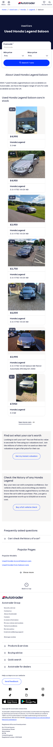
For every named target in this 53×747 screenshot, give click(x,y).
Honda (23, 10)
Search (49, 4)
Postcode (7, 44)
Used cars (13, 10)
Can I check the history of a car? (24, 539)
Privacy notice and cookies (13, 623)
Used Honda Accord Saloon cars (16, 561)
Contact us (8, 611)
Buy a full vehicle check (26, 507)
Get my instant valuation (26, 456)
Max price (32, 53)
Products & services (18, 646)
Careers (7, 617)
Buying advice (15, 653)
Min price (7, 53)
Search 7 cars (28, 63)
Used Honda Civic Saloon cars (15, 565)
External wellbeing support (13, 632)
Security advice (9, 608)
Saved (44, 4)
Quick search (14, 660)
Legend (32, 10)
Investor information (11, 620)
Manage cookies (10, 637)
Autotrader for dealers (19, 667)
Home (4, 10)
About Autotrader (10, 614)
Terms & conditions (10, 626)
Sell (9, 4)
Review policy (9, 629)
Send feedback (11, 682)
